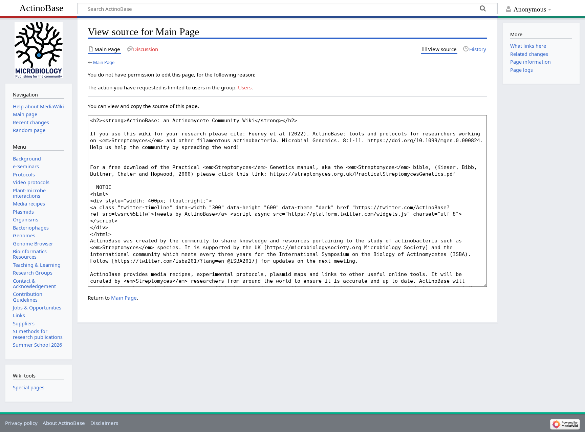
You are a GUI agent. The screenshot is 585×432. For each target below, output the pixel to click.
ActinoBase (41, 8)
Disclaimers (104, 422)
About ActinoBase (64, 422)
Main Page (103, 62)
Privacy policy (21, 422)
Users (245, 87)
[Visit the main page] (38, 50)
